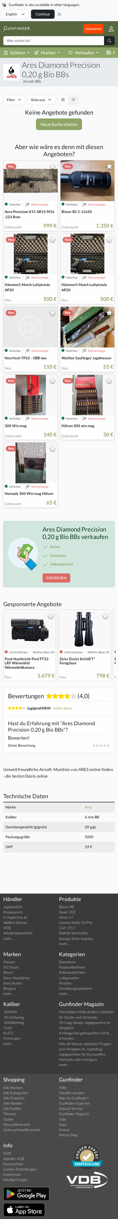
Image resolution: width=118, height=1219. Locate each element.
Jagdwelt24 (12, 907)
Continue (43, 14)
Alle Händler (13, 1103)
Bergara (9, 988)
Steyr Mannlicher (16, 978)
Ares (88, 807)
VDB (7, 928)
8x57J (8, 1033)
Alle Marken (13, 1087)
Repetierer (67, 962)
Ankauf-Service (71, 1108)
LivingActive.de (15, 917)
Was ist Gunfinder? (73, 1098)
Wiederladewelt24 (18, 933)
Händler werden (71, 1093)
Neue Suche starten (59, 124)
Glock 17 (66, 917)
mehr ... (9, 938)
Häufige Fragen (15, 1179)
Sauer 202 (67, 912)
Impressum (12, 1174)
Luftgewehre (69, 978)
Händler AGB (13, 1158)
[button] (109, 28)
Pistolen (65, 983)
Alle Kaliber (12, 1108)
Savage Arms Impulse (76, 938)
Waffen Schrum (15, 922)
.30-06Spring (13, 1017)
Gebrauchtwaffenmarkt (21, 1130)
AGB (7, 1153)
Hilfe (62, 1087)
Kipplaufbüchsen (72, 967)
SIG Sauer (11, 967)
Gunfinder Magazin (74, 1114)
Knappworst (13, 912)
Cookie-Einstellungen (20, 1169)
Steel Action (12, 983)
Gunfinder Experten (74, 1103)
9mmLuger (12, 1038)
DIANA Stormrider (73, 933)
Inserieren (93, 28)
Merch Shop (68, 1135)
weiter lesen (62, 708)
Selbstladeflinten (72, 972)
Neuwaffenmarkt (16, 1124)
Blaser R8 (66, 907)
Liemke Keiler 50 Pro (75, 922)
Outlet (8, 1119)
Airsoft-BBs (32, 81)
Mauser (9, 962)
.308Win (10, 1012)
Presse (64, 1130)
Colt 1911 (67, 928)
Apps (63, 1124)
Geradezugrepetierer (75, 988)
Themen (9, 1114)
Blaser (8, 972)
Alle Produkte (14, 1098)
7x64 (7, 1028)
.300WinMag (13, 1022)
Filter (11, 100)
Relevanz (38, 100)
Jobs (62, 1119)
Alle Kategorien (15, 1093)
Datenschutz (13, 1164)
